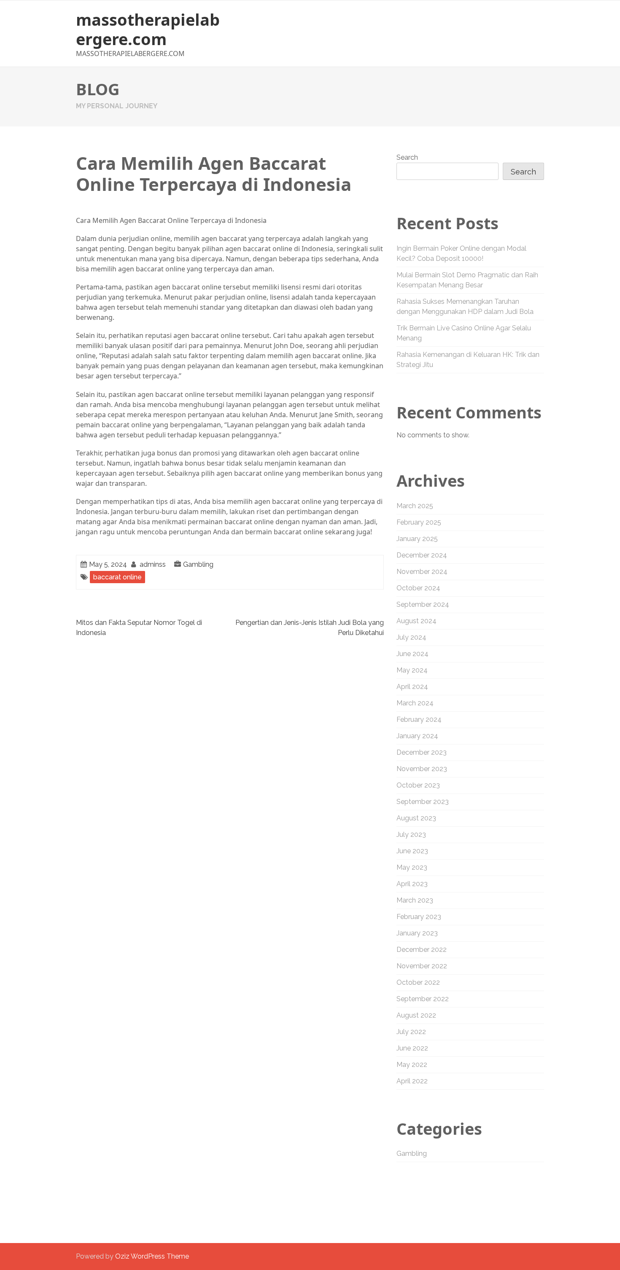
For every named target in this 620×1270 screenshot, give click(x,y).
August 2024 (416, 621)
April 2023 (412, 884)
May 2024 (412, 670)
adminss (153, 564)
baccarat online (117, 577)
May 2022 (411, 1065)
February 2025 (418, 522)
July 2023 (411, 835)
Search (407, 157)
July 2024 (411, 637)
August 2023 (416, 818)
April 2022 (412, 1081)
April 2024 (412, 687)
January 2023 (417, 933)
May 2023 (411, 867)
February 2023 (418, 917)
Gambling (198, 564)
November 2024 (421, 572)
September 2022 (422, 999)
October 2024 (418, 588)
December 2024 (421, 555)
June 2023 (412, 851)
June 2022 (412, 1048)
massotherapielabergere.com (148, 29)
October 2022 (418, 982)
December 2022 (421, 950)
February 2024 (419, 719)
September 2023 (422, 802)
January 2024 (417, 736)
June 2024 (412, 654)
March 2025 (414, 506)
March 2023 (414, 900)
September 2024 (422, 604)
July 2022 (411, 1032)
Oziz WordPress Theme (152, 1256)
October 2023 (418, 785)
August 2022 (416, 1015)
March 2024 (415, 703)
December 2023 (421, 752)
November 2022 (421, 966)
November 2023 (421, 769)
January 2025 (417, 539)
